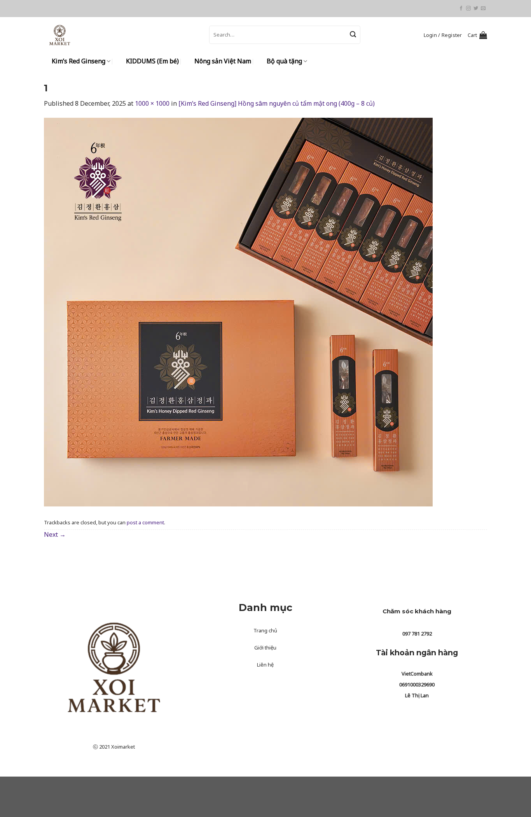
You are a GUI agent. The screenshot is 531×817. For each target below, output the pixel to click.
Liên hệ (265, 664)
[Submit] (353, 35)
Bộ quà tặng (284, 61)
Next (55, 534)
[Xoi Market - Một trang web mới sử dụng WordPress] (120, 34)
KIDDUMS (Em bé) (152, 61)
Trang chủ (265, 630)
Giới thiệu (265, 647)
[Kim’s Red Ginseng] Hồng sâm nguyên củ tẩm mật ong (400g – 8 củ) (276, 103)
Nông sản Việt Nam (222, 61)
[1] (238, 311)
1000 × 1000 (152, 103)
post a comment (145, 522)
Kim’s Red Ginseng (78, 61)
